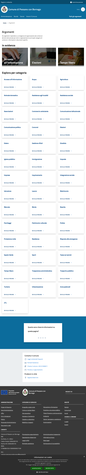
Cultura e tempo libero (28, 410)
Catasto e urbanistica (28, 419)
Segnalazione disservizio (29, 437)
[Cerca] (83, 9)
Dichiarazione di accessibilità (51, 444)
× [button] (84, 456)
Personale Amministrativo (8, 422)
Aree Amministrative (7, 410)
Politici (3, 419)
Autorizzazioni (47, 422)
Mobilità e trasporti (27, 422)
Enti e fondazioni (6, 416)
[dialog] (43, 465)
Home (4, 23)
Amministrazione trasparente (51, 434)
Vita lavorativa (26, 413)
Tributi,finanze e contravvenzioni (52, 413)
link (59, 465)
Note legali (46, 440)
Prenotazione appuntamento (30, 434)
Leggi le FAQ (25, 440)
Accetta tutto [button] (36, 468)
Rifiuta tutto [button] (50, 468)
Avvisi (66, 413)
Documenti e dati (6, 425)
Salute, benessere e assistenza (52, 419)
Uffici (2, 413)
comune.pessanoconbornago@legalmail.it (13, 454)
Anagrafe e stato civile (28, 407)
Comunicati (67, 410)
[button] (43, 472)
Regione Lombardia (6, 2)
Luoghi (66, 422)
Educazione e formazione (50, 407)
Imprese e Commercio (28, 416)
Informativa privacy (48, 437)
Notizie (66, 407)
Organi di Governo (6, 407)
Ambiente (46, 416)
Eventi (66, 425)
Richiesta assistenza (28, 444)
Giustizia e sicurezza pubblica (51, 410)
